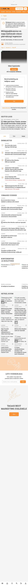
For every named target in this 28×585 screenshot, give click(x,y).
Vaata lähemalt (6, 107)
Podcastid (18, 11)
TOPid (13, 11)
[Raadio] (12, 583)
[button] (11, 381)
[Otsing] (16, 583)
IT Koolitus (25, 284)
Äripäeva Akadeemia (6, 284)
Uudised (7, 143)
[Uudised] (7, 583)
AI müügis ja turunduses (8, 286)
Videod (24, 11)
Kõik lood (8, 11)
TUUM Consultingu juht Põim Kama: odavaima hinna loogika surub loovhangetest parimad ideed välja (21, 312)
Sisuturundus (7, 119)
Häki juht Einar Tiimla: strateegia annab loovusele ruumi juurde (14, 122)
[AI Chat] (21, 583)
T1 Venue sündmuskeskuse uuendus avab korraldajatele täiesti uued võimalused (20, 351)
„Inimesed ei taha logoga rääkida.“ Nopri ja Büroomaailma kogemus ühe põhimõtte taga (14, 169)
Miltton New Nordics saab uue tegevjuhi (14, 222)
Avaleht (3, 11)
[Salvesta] (26, 143)
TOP (6, 183)
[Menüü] (2, 583)
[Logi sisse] (25, 583)
